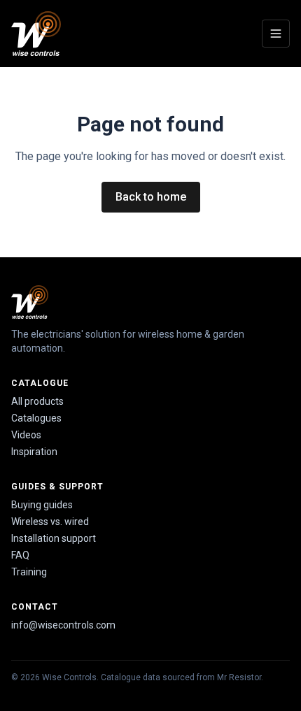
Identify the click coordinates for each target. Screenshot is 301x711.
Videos (26, 434)
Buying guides (42, 504)
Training (29, 571)
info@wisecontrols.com (63, 625)
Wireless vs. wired (50, 521)
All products (37, 401)
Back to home (150, 196)
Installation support (53, 538)
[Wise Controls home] (36, 33)
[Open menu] (276, 34)
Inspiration (34, 451)
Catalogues (36, 418)
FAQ (20, 555)
